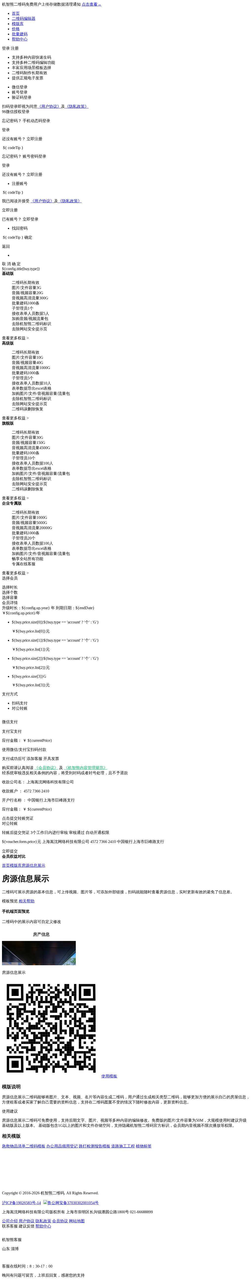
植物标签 (144, 1146)
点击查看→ (91, 4)
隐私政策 (43, 1221)
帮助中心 (20, 39)
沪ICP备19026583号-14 (21, 1203)
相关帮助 (26, 901)
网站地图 (77, 1221)
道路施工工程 (123, 1146)
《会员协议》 (46, 768)
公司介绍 (10, 1221)
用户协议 (26, 1221)
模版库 (18, 24)
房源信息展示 (33, 865)
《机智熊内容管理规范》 (85, 768)
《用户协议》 (49, 106)
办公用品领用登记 (62, 1146)
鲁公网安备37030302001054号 (73, 1203)
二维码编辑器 (23, 18)
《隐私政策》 (77, 106)
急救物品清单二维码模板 (23, 1146)
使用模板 (109, 1076)
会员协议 (60, 1221)
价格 (16, 29)
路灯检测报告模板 (94, 1146)
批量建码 (20, 34)
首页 (16, 13)
